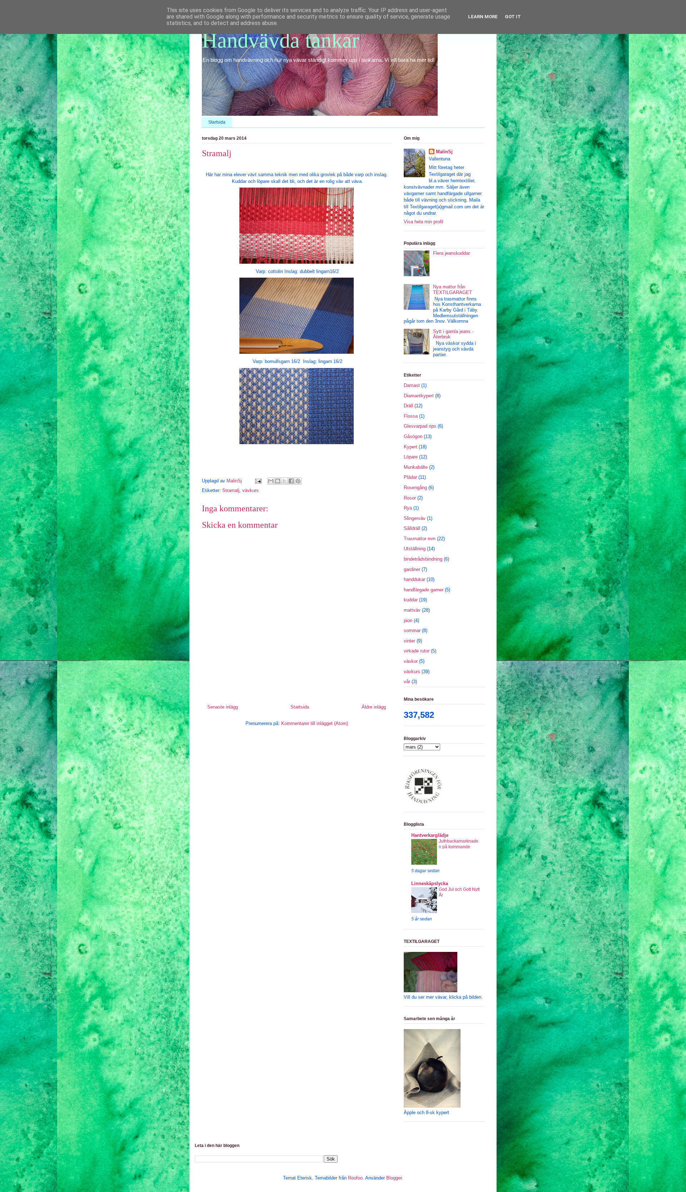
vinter (409, 641)
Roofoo (355, 1178)
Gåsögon (413, 436)
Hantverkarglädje (429, 835)
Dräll (408, 405)
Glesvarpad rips (420, 426)
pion (408, 620)
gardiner (412, 569)
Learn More (483, 16)
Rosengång (415, 487)
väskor (411, 661)
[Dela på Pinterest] (298, 481)
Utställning (415, 548)
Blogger (394, 1178)
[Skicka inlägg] (258, 480)
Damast (412, 385)
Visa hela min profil (423, 221)
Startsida (216, 122)
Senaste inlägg (222, 707)
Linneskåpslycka (429, 883)
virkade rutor (416, 651)
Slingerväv (415, 518)
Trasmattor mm (420, 538)
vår (407, 681)
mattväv (412, 610)
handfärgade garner (423, 589)
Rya (408, 508)
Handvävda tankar (280, 40)
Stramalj (230, 490)
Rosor (410, 498)
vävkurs (250, 490)
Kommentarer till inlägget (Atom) (314, 723)
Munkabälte (416, 467)
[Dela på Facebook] (291, 481)
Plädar (410, 477)
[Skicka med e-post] (270, 481)
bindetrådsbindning (423, 559)
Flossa (411, 416)
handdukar (414, 579)
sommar (412, 630)
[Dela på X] (284, 481)
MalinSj (444, 151)
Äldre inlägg (374, 707)
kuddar (411, 599)
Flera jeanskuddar (451, 253)
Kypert (410, 447)
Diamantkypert (419, 395)
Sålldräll (412, 528)
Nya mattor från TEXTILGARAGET (452, 289)
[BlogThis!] (277, 481)
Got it (513, 16)
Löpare (411, 457)
